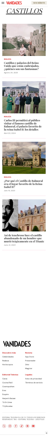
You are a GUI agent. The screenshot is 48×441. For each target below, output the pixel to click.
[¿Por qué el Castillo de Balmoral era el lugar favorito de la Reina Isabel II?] (24, 158)
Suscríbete (39, 3)
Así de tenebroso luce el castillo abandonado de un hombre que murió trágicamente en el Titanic (24, 238)
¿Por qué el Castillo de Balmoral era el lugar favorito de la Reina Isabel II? (23, 184)
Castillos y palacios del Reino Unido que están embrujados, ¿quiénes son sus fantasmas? (21, 66)
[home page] (14, 3)
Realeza (7, 59)
